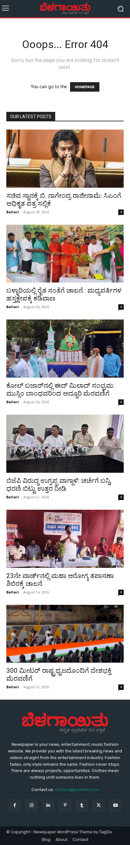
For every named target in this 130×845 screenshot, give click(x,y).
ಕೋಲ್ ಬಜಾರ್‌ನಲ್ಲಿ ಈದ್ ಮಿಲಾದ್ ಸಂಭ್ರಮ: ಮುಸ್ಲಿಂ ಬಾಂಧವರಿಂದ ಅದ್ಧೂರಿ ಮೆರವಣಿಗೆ (60, 389)
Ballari (12, 212)
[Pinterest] (65, 805)
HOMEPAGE (85, 87)
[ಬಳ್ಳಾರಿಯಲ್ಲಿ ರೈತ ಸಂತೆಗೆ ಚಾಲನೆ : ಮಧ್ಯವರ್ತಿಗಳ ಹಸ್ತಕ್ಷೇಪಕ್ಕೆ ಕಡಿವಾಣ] (65, 254)
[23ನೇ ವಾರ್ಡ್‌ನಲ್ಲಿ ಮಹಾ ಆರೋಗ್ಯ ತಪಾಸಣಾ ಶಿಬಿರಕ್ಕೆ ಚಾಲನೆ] (65, 539)
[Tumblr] (82, 805)
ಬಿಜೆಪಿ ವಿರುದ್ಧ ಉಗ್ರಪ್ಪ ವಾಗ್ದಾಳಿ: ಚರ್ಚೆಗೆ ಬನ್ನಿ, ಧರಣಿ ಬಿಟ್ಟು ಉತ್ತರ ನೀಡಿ (58, 484)
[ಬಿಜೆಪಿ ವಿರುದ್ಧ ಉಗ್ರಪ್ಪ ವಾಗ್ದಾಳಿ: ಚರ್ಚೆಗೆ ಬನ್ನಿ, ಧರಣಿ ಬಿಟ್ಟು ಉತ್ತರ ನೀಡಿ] (65, 444)
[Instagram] (31, 805)
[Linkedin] (48, 805)
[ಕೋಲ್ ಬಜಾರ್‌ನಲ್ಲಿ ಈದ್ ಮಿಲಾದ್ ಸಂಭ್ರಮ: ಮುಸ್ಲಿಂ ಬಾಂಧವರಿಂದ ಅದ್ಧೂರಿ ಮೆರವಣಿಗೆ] (65, 348)
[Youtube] (115, 805)
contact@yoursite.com (77, 789)
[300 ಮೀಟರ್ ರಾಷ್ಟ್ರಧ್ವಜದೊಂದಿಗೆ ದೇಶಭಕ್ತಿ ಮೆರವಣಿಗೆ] (65, 634)
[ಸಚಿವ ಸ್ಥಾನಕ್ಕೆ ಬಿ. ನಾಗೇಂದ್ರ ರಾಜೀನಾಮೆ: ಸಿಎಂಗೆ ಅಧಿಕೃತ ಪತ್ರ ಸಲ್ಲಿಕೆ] (65, 159)
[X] (98, 805)
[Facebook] (15, 805)
